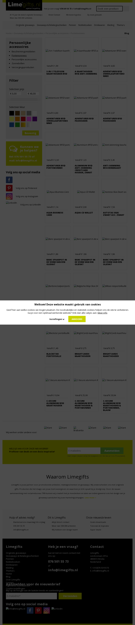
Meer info (102, 312)
